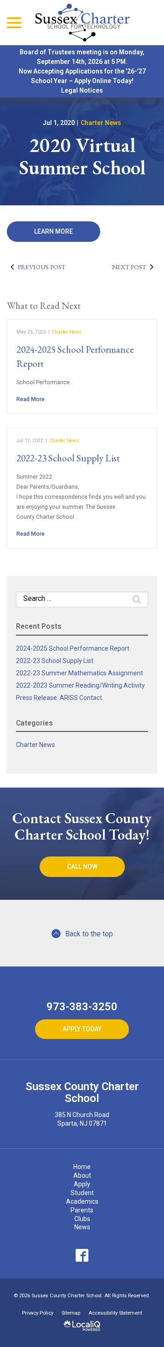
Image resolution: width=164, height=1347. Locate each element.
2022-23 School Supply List (68, 458)
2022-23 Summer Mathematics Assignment (79, 673)
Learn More (53, 231)
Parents (82, 1210)
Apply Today (82, 1029)
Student (82, 1192)
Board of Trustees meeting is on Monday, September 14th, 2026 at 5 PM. (82, 56)
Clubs (82, 1218)
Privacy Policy (37, 1313)
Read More (30, 399)
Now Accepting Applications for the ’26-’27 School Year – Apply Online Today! (82, 76)
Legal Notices (82, 90)
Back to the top (89, 933)
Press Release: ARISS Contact (59, 697)
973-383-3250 (82, 1007)
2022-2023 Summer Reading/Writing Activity (80, 685)
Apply (82, 1184)
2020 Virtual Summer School (82, 156)
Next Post (129, 267)
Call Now (82, 866)
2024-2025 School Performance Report (72, 648)
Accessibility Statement (115, 1313)
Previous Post (42, 267)
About (82, 1175)
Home (82, 1166)
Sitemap (71, 1313)
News (82, 1227)
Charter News (101, 122)
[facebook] (82, 1255)
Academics (82, 1201)
